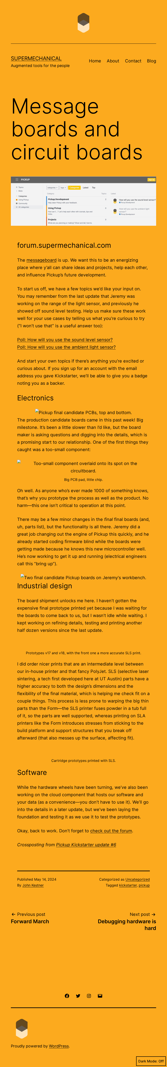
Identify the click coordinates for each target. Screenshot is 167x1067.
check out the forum (111, 830)
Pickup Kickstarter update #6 (86, 844)
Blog (151, 61)
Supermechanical (36, 58)
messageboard (42, 260)
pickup (144, 885)
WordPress (59, 1046)
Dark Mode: (147, 1061)
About (113, 61)
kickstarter (128, 885)
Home (95, 61)
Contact (133, 61)
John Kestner (33, 885)
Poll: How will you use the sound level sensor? (65, 339)
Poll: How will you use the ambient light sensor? (66, 347)
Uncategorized (137, 879)
